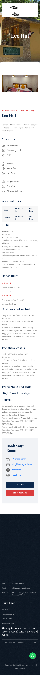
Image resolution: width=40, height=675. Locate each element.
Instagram (16, 469)
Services (5, 609)
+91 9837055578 (19, 459)
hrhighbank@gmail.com (22, 464)
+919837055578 (18, 583)
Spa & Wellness (8, 623)
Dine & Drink (7, 618)
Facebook (16, 475)
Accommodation (8, 614)
